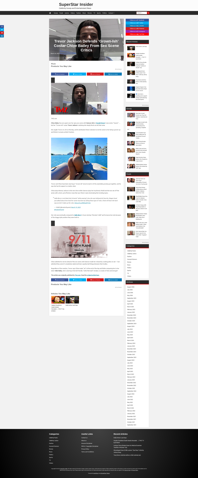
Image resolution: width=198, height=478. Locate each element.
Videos (73, 13)
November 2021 (131, 419)
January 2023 (131, 380)
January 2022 (131, 413)
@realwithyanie (59, 209)
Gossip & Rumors (132, 259)
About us (83, 440)
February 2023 (131, 377)
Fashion (78, 13)
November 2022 (131, 385)
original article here (93, 275)
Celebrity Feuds (131, 251)
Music (84, 13)
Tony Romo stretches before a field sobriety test (127, 455)
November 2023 (131, 351)
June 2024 (130, 332)
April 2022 (130, 405)
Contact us (84, 437)
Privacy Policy (85, 449)
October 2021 (131, 422)
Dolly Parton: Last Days (72, 305)
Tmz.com (78, 275)
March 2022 (130, 408)
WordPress (96, 473)
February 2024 (131, 343)
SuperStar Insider (76, 4)
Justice (67, 13)
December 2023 (131, 349)
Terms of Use (127, 470)
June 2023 (130, 365)
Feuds (61, 13)
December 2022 (131, 382)
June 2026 (130, 292)
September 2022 (131, 391)
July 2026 (130, 289)
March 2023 (130, 374)
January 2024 (131, 346)
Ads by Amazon (118, 69)
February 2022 (131, 410)
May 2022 (130, 402)
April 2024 (130, 337)
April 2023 (130, 371)
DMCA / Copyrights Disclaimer (89, 446)
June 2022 (130, 399)
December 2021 (131, 416)
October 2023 (131, 354)
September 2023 (131, 357)
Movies (90, 13)
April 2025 (130, 304)
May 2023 (130, 368)
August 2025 (130, 301)
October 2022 (131, 388)
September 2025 (131, 298)
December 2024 (131, 315)
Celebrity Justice (131, 253)
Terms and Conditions (87, 451)
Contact (110, 13)
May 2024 (130, 334)
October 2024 (131, 320)
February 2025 (131, 309)
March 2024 (130, 340)
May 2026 (130, 295)
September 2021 (131, 425)
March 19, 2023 (76, 207)
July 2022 (130, 396)
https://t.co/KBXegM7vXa (82, 203)
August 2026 (130, 287)
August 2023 (130, 360)
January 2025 (131, 312)
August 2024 (130, 326)
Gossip (56, 13)
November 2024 (131, 318)
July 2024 (130, 329)
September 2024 (131, 323)
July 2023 (130, 363)
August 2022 (130, 394)
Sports (99, 13)
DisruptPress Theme (105, 473)
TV (94, 13)
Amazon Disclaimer (86, 443)
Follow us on (137, 20)
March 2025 (130, 306)
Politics (104, 13)
